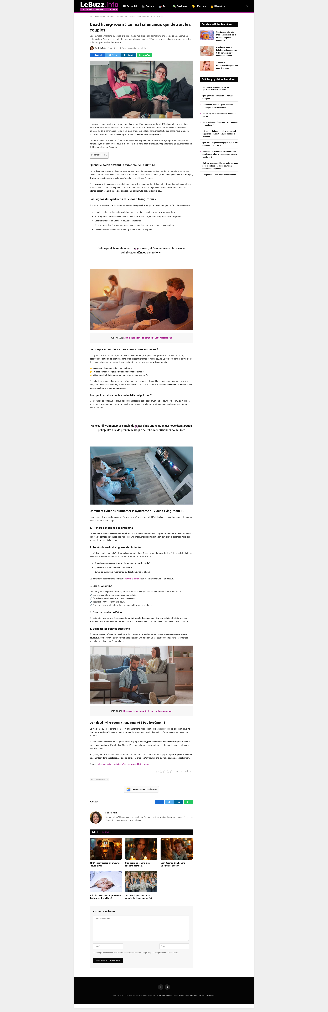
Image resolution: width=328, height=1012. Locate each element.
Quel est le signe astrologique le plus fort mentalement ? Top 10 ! (220, 144)
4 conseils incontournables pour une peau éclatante (227, 65)
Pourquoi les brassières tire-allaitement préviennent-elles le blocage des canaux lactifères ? (219, 154)
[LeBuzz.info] (99, 6)
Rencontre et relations (114, 16)
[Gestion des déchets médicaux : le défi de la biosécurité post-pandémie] (207, 35)
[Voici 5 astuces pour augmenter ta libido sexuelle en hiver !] (106, 881)
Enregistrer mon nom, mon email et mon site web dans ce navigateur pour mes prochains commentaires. (137, 953)
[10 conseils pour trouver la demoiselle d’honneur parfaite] (141, 881)
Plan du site (179, 995)
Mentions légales (208, 995)
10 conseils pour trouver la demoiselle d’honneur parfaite (139, 896)
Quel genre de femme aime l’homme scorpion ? (137, 864)
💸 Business (180, 6)
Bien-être (102, 16)
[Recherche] (246, 6)
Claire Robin (102, 48)
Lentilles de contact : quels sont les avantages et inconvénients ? (217, 105)
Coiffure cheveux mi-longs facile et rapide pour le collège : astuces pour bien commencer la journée (220, 166)
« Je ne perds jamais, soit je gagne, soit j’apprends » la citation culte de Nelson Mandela (219, 134)
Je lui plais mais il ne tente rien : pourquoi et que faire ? (220, 123)
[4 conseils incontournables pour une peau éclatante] (207, 66)
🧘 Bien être (217, 6)
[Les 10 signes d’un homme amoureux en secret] (177, 849)
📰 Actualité (130, 6)
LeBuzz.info (94, 16)
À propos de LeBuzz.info (165, 995)
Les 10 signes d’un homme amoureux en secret (173, 864)
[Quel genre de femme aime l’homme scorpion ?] (141, 849)
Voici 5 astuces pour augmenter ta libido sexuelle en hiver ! (105, 896)
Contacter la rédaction (193, 995)
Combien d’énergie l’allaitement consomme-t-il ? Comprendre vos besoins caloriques (227, 51)
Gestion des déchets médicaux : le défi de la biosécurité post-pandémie (226, 36)
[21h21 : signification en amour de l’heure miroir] (106, 849)
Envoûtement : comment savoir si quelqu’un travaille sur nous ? (216, 88)
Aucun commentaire (129, 48)
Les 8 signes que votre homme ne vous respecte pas (147, 338)
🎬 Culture (148, 6)
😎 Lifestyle (199, 6)
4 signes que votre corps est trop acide (219, 175)
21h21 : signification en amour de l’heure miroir (105, 864)
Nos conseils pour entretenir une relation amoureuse (147, 711)
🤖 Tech (163, 6)
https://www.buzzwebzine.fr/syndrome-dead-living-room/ (123, 764)
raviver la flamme (133, 579)
